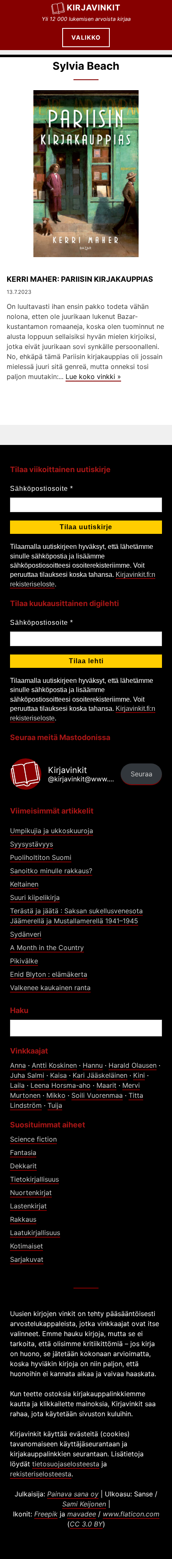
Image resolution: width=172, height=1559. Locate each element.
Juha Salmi (27, 1075)
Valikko (86, 37)
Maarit (106, 1085)
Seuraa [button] (141, 774)
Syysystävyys (31, 844)
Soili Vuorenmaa (97, 1095)
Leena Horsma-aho (60, 1085)
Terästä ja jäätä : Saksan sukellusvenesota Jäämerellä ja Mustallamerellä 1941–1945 (76, 916)
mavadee (81, 1514)
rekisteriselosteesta (40, 1474)
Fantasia (23, 1152)
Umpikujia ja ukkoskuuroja (51, 830)
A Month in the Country (47, 947)
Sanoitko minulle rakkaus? (51, 871)
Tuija (55, 1105)
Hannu (93, 1065)
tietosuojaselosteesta (65, 1464)
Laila (17, 1085)
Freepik (46, 1514)
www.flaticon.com (131, 1514)
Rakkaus (23, 1219)
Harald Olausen (133, 1065)
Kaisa (58, 1075)
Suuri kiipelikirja (35, 897)
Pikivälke (24, 961)
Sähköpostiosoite (41, 488)
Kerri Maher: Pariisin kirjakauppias (80, 279)
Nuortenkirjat (31, 1192)
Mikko (56, 1095)
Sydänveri (25, 934)
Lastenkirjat (28, 1206)
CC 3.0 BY (86, 1524)
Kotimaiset (26, 1246)
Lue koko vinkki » (93, 376)
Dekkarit (23, 1166)
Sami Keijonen (84, 1504)
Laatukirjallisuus (35, 1232)
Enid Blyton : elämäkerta (48, 974)
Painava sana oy (73, 1494)
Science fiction (33, 1139)
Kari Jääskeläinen (100, 1075)
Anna (18, 1065)
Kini (139, 1075)
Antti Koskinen (54, 1065)
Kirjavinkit (94, 8)
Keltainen (24, 884)
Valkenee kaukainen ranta (50, 987)
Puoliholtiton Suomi (40, 857)
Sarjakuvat (26, 1259)
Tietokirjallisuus (34, 1179)
